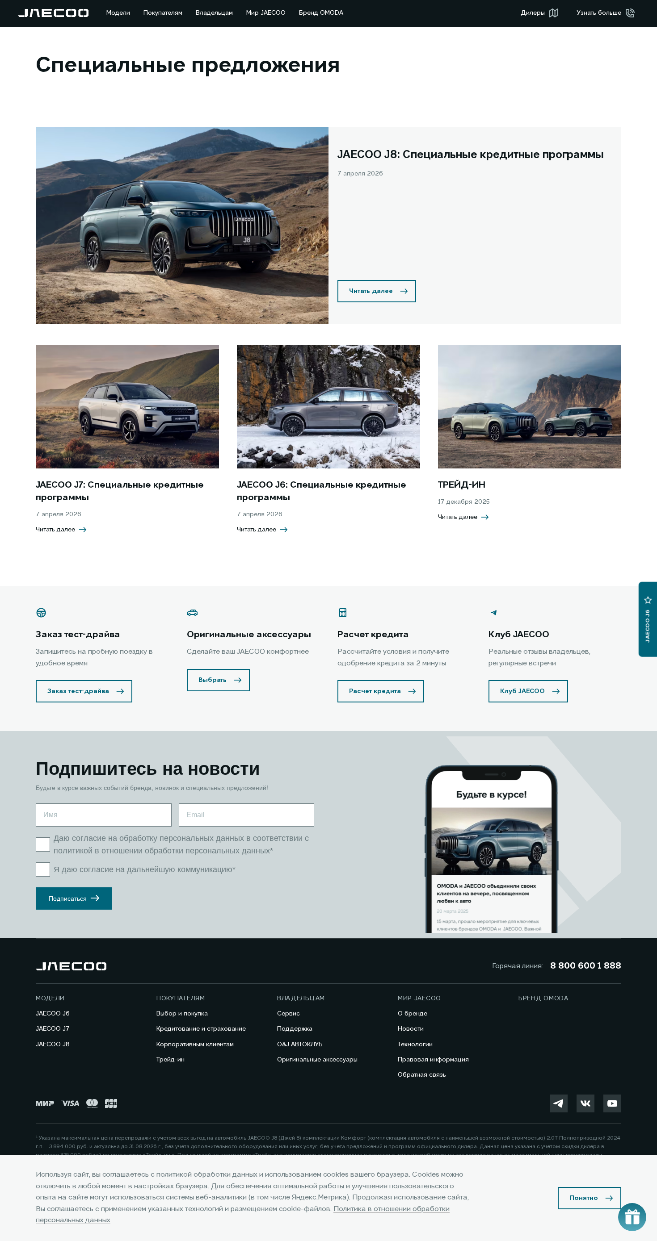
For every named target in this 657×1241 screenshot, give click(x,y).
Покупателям (162, 13)
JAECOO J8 (53, 1044)
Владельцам (214, 13)
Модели (118, 13)
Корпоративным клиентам (195, 1044)
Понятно (583, 1198)
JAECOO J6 (53, 1014)
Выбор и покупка (182, 1014)
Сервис (288, 1014)
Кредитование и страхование (201, 1029)
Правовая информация (433, 1060)
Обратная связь (422, 1075)
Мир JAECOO (266, 13)
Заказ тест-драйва (78, 691)
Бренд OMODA (321, 13)
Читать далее (371, 291)
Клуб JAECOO (522, 691)
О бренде (412, 1014)
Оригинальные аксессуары (317, 1060)
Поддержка (294, 1029)
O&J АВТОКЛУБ (300, 1044)
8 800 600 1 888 (585, 966)
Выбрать (212, 680)
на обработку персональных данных (176, 838)
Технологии (415, 1044)
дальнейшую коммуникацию (179, 869)
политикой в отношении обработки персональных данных (162, 850)
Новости (411, 1029)
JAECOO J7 (53, 1029)
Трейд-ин (170, 1060)
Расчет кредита (375, 691)
